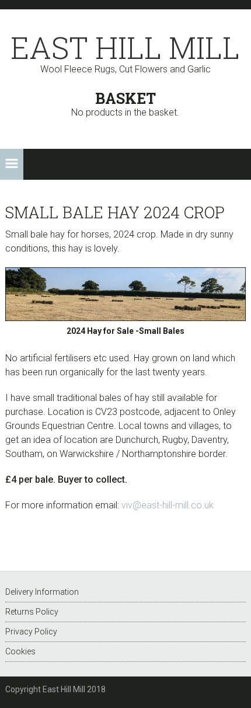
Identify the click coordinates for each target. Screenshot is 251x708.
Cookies (20, 651)
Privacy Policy (31, 631)
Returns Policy (31, 611)
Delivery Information (42, 592)
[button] (11, 164)
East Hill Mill (125, 47)
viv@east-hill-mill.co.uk (167, 505)
